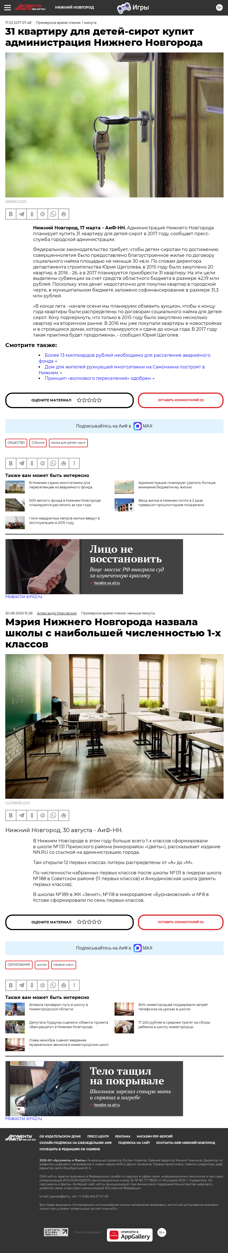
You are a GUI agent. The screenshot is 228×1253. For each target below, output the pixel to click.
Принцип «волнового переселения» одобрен (98, 378)
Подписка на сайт (134, 1143)
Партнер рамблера (87, 1232)
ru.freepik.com (17, 802)
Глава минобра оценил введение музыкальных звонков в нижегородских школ (69, 1042)
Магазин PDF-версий (154, 1136)
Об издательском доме (60, 1136)
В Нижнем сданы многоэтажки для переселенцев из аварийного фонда (60, 485)
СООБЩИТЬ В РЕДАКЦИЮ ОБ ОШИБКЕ (69, 1149)
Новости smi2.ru (23, 596)
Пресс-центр (98, 1136)
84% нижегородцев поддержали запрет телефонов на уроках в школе (173, 1007)
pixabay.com (16, 201)
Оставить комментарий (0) (181, 400)
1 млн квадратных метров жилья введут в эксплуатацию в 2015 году (64, 520)
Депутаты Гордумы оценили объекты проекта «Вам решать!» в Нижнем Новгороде (68, 1024)
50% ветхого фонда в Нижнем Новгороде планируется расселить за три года (65, 502)
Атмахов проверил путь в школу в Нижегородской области (58, 1007)
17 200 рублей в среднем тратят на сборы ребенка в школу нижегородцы (174, 1024)
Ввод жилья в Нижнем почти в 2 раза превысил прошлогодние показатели (171, 502)
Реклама (122, 1136)
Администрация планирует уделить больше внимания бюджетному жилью (176, 485)
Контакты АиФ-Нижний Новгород (185, 1143)
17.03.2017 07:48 (18, 23)
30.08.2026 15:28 (19, 613)
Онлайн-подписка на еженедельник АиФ (75, 1143)
